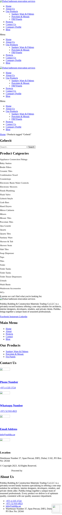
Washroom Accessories (10, 288)
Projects (9, 22)
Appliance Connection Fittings (13, 159)
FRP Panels (17, 19)
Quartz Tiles (5, 234)
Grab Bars (4, 202)
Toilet (2, 265)
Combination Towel (9, 175)
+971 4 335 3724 (8, 387)
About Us (10, 9)
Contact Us (11, 24)
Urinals (3, 280)
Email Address (8, 429)
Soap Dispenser (7, 253)
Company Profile (13, 27)
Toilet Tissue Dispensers (11, 277)
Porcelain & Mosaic (21, 16)
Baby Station (6, 163)
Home (8, 6)
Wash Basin (5, 284)
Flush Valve (5, 194)
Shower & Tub (6, 241)
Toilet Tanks (5, 269)
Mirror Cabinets (7, 210)
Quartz (3, 230)
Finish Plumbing (7, 191)
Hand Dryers (6, 206)
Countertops (5, 179)
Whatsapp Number (11, 405)
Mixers (3, 214)
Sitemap (3, 470)
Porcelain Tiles (6, 222)
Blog (8, 29)
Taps (2, 257)
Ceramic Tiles (6, 171)
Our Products (12, 11)
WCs (2, 292)
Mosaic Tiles (5, 218)
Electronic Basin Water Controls (14, 183)
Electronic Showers (8, 187)
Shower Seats (6, 245)
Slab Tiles (4, 249)
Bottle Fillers (5, 167)
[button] (31, 34)
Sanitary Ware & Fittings (23, 14)
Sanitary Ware (6, 237)
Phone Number (9, 382)
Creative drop (29, 470)
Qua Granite (5, 226)
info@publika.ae (7, 434)
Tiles (2, 261)
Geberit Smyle (6, 198)
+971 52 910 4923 (8, 411)
